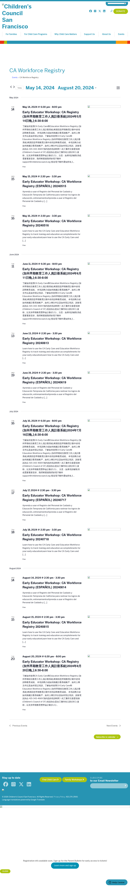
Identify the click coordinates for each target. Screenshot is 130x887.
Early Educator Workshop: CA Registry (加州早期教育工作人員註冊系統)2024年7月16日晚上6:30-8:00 (52, 430)
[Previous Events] (10, 86)
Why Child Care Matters (65, 34)
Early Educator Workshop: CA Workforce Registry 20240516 (52, 223)
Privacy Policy (59, 797)
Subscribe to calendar (105, 737)
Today (20, 88)
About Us (106, 34)
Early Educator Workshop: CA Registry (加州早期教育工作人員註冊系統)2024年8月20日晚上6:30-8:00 (52, 665)
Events (121, 34)
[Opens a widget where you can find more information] (116, 882)
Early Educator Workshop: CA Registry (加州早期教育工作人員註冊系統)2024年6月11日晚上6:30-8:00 (52, 273)
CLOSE (5, 871)
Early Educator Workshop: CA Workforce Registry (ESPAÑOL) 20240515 (52, 183)
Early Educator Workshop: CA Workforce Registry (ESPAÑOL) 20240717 (52, 497)
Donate (120, 11)
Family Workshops (73, 779)
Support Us (89, 34)
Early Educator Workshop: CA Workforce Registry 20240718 (52, 537)
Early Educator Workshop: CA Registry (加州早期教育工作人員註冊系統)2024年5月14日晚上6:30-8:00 (52, 116)
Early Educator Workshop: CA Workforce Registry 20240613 (52, 340)
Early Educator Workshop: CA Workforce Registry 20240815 (52, 624)
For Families (11, 34)
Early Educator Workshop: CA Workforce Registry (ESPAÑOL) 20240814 (52, 585)
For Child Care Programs (35, 34)
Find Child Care (49, 779)
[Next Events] (13, 86)
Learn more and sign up (65, 865)
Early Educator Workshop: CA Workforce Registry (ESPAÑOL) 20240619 (52, 380)
